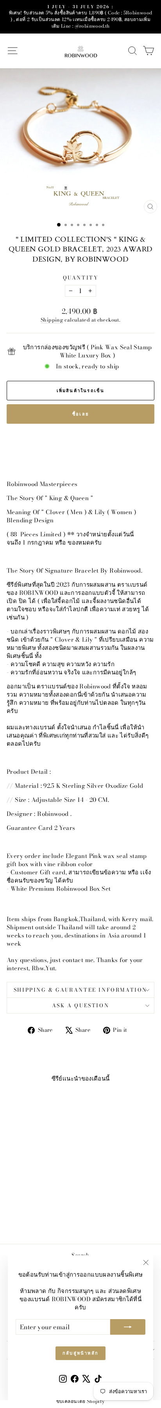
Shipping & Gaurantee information (80, 990)
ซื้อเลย (80, 414)
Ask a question (80, 1005)
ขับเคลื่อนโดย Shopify (80, 1401)
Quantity (80, 277)
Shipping (52, 320)
